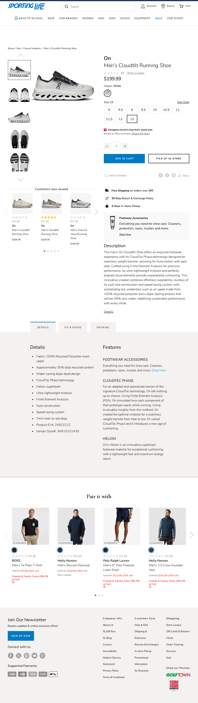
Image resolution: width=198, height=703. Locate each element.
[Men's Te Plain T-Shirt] (30, 526)
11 (178, 110)
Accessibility (110, 651)
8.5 (120, 110)
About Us (108, 625)
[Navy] (60, 550)
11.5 (109, 119)
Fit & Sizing (73, 327)
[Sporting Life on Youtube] (35, 656)
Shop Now (125, 234)
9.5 (143, 110)
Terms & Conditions (114, 677)
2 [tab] (48, 250)
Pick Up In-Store (168, 158)
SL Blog (107, 638)
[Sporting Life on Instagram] (42, 656)
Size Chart (183, 102)
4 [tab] (55, 250)
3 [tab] (52, 250)
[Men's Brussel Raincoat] (76, 526)
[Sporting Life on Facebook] (11, 656)
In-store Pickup (143, 651)
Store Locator (174, 625)
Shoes (125, 18)
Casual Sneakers (32, 48)
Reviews (103, 327)
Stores (171, 6)
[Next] (20, 178)
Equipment (142, 18)
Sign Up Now (21, 635)
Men (101, 18)
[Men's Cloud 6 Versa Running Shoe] (80, 203)
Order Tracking (174, 644)
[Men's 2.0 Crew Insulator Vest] (167, 526)
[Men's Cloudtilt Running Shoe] (22, 203)
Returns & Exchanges (147, 644)
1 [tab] (45, 250)
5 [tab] (59, 250)
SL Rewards (141, 670)
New (51, 18)
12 (121, 119)
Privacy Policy (111, 670)
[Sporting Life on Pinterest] (27, 656)
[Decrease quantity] (107, 146)
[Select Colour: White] (107, 93)
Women (88, 18)
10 (155, 110)
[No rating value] (112, 73)
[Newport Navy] (105, 550)
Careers (107, 644)
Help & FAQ (141, 625)
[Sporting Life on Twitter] (19, 656)
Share (185, 175)
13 (132, 119)
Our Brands (68, 18)
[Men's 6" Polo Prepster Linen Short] (121, 526)
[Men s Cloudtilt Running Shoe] (63, 86)
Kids (112, 18)
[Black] (14, 550)
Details (109, 312)
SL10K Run (109, 631)
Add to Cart (124, 158)
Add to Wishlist (117, 175)
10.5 (166, 110)
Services (171, 651)
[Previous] (20, 57)
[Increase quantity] (125, 146)
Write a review (135, 73)
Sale (158, 18)
